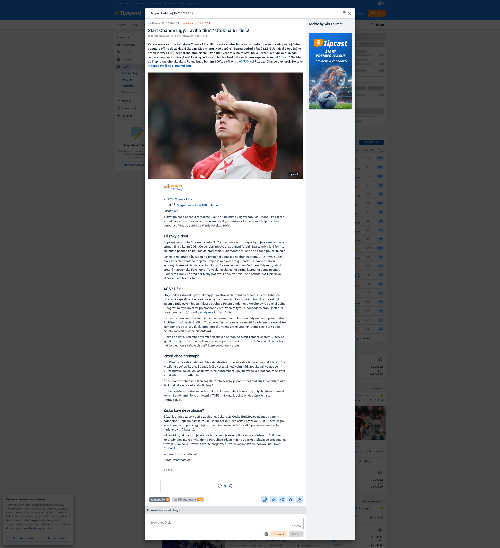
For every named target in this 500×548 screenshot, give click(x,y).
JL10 (278, 57)
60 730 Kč (246, 61)
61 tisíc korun (172, 448)
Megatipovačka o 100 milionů (197, 205)
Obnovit (278, 534)
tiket (175, 211)
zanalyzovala (275, 242)
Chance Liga (183, 199)
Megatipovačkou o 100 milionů (169, 66)
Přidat (296, 534)
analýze (205, 312)
